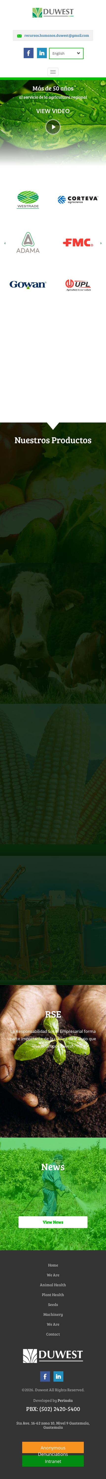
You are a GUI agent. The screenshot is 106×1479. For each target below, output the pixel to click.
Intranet (53, 1461)
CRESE (53, 1083)
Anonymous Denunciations (53, 1449)
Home (53, 1265)
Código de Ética (85, 1080)
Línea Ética (53, 1114)
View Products (53, 517)
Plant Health (53, 1294)
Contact (53, 1334)
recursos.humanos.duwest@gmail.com (56, 35)
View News (53, 1222)
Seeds (53, 1304)
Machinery (53, 1314)
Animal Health (53, 1284)
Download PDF (84, 1114)
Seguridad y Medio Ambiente (21, 1111)
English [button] (59, 53)
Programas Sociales (22, 1080)
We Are (53, 1274)
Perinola (65, 1400)
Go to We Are (53, 421)
